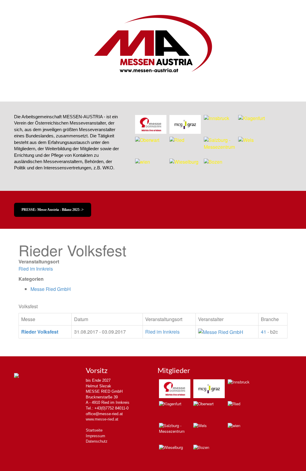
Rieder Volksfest (39, 331)
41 (263, 331)
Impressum (95, 436)
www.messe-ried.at (102, 419)
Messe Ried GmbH (50, 289)
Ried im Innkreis (36, 268)
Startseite (94, 430)
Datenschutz (97, 441)
